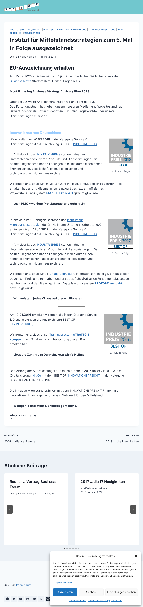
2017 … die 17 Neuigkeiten (103, 482)
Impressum (116, 600)
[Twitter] (14, 599)
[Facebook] (7, 599)
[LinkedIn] (28, 599)
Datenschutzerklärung (99, 600)
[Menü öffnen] (135, 7)
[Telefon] (41, 599)
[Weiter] (133, 509)
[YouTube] (21, 599)
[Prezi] (48, 599)
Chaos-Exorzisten (62, 274)
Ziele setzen (32, 33)
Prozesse (49, 29)
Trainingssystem (60, 334)
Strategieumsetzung (102, 29)
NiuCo (36, 375)
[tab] (64, 548)
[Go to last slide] (10, 509)
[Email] (34, 599)
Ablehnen (91, 592)
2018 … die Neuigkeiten (20, 438)
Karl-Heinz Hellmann (25, 56)
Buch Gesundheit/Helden (25, 29)
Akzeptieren (65, 592)
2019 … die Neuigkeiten (122, 438)
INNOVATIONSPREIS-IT (83, 375)
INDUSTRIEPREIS (85, 144)
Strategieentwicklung (71, 29)
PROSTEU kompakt (59, 193)
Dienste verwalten (64, 582)
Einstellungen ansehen (121, 592)
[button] (136, 556)
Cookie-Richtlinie (77, 600)
